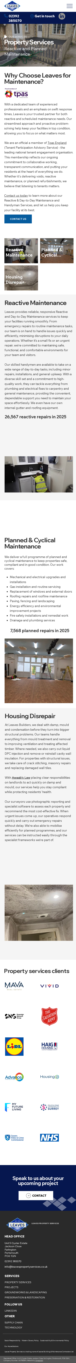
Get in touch (45, 16)
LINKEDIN (11, 1310)
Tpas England (57, 143)
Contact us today (16, 195)
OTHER (10, 1316)
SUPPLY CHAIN (14, 1322)
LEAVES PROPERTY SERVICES (45, 1223)
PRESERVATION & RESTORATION (25, 1297)
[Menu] (70, 6)
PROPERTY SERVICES (18, 1282)
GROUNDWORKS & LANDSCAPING (26, 1292)
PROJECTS (11, 1287)
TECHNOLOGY (13, 1327)
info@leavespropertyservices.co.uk (26, 1266)
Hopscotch (39, 1360)
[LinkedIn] (62, 16)
